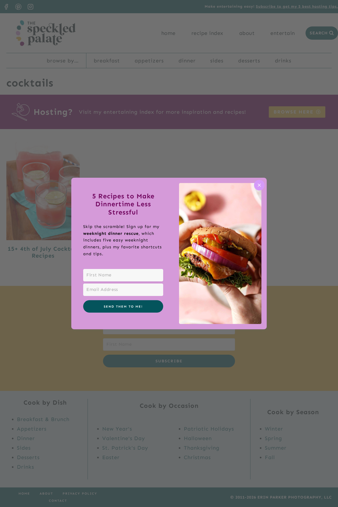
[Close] (259, 185)
